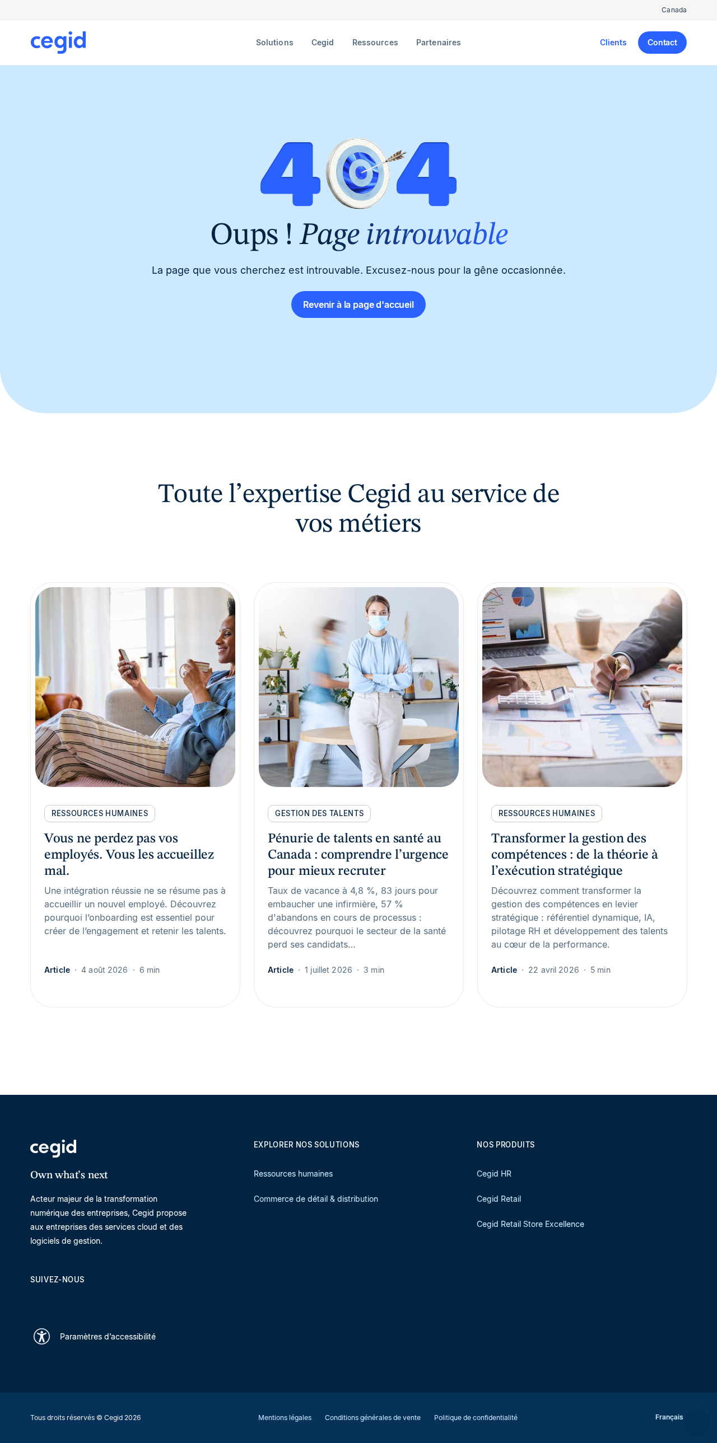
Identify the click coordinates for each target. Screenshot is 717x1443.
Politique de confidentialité (476, 1417)
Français (669, 1417)
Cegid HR (494, 1173)
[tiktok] (116, 1299)
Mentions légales (284, 1417)
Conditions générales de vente (373, 1417)
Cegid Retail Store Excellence (530, 1224)
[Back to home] (141, 42)
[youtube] (62, 1299)
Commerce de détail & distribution (316, 1198)
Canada (674, 10)
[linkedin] (35, 1299)
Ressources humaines (293, 1173)
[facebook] (143, 1299)
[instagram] (89, 1299)
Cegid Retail (499, 1198)
